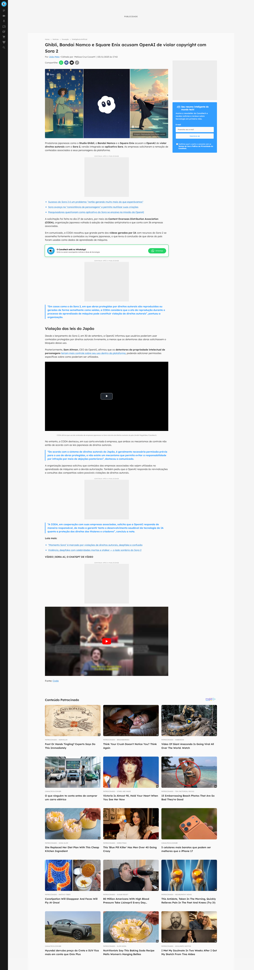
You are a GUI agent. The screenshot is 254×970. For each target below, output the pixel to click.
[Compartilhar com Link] (77, 62)
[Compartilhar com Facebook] (66, 62)
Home (47, 39)
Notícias (56, 39)
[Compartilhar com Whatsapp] (61, 62)
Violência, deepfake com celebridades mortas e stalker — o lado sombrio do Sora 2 (94, 550)
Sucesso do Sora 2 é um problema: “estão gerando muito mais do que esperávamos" (95, 201)
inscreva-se (195, 136)
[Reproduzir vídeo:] (106, 641)
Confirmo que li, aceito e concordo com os (195, 146)
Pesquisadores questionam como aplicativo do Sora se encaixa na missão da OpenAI (96, 212)
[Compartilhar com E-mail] (72, 62)
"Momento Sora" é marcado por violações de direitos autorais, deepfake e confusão (95, 544)
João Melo (54, 56)
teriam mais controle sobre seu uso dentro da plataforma (93, 353)
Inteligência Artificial (79, 39)
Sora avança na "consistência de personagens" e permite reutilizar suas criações (93, 207)
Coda (56, 680)
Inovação (65, 39)
